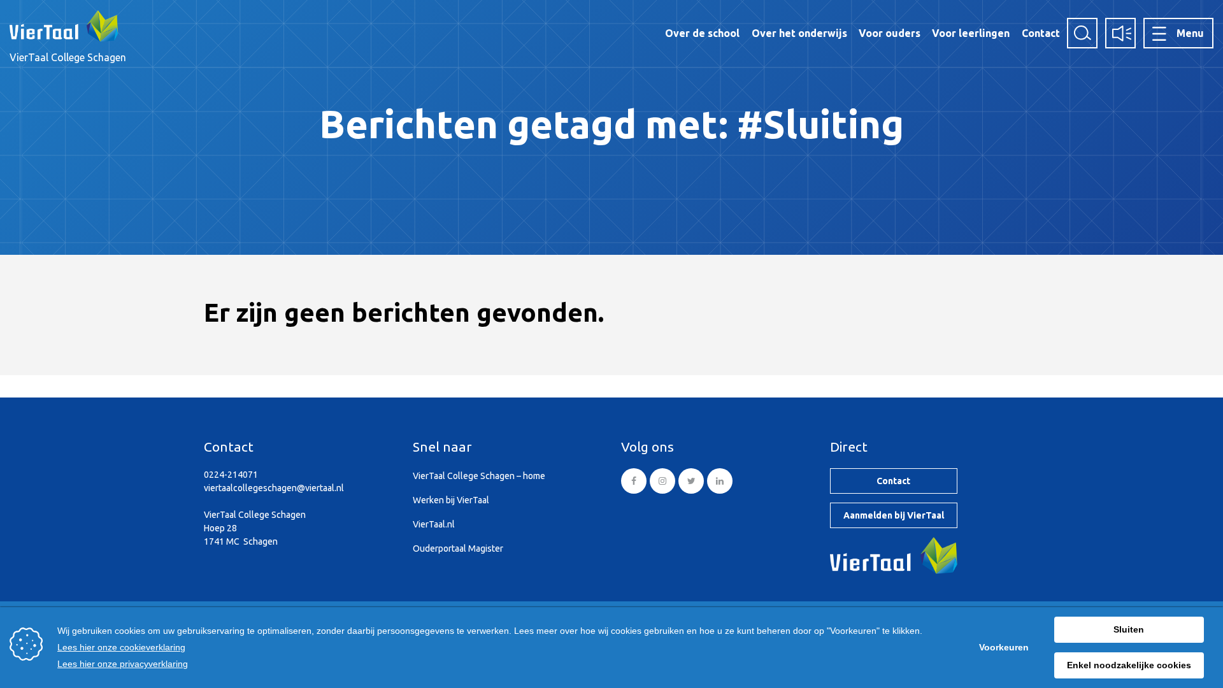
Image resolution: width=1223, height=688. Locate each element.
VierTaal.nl (434, 524)
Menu (1190, 33)
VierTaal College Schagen (68, 57)
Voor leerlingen (971, 33)
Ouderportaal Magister (458, 548)
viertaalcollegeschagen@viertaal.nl (274, 488)
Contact (1041, 33)
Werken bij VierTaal (451, 500)
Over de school (702, 33)
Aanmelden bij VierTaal (893, 515)
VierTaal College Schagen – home (479, 476)
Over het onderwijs (799, 33)
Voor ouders (889, 33)
